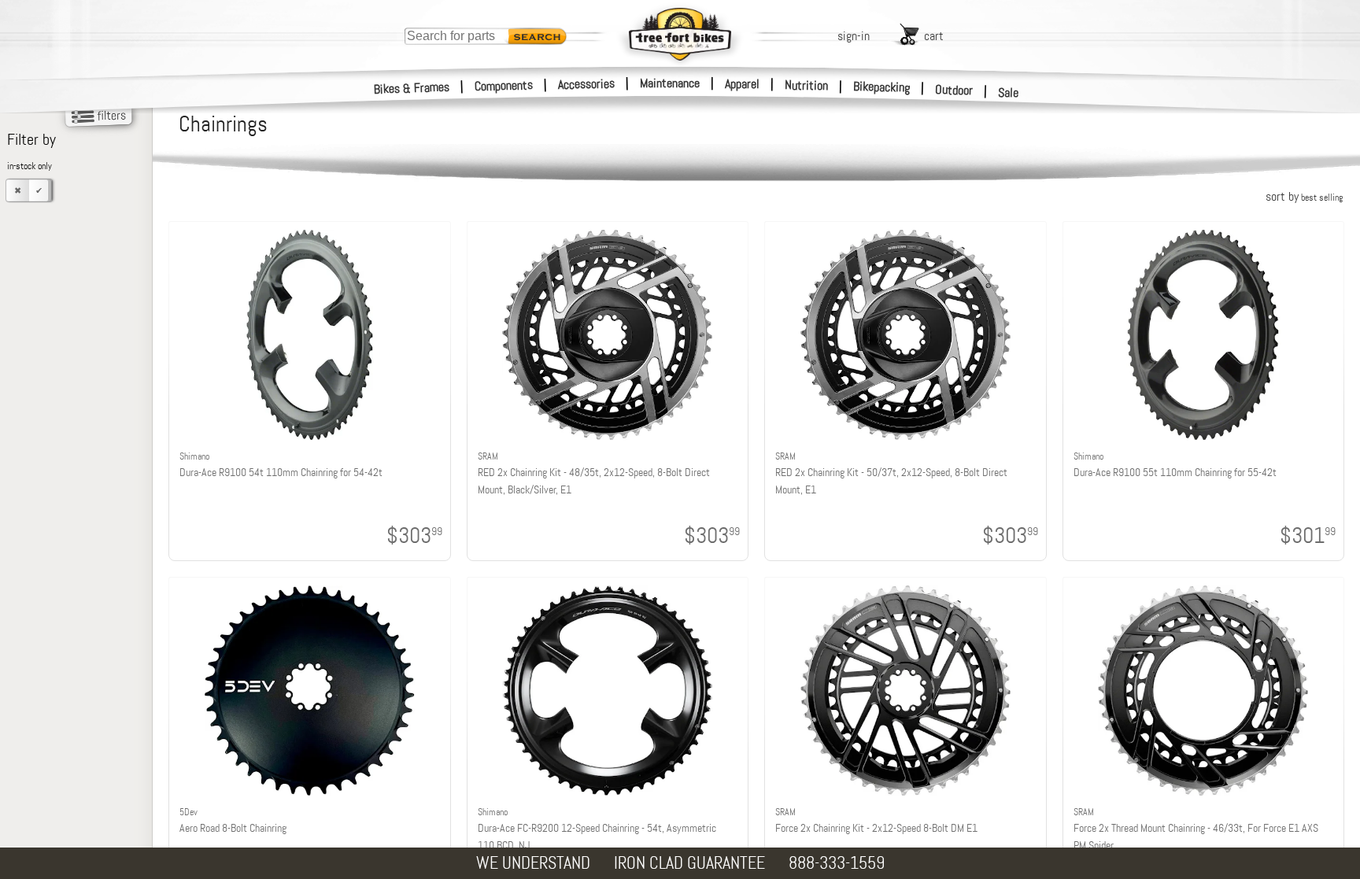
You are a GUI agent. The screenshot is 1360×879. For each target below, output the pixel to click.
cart (934, 36)
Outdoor (954, 89)
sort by (1304, 196)
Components (504, 85)
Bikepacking (882, 87)
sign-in (853, 36)
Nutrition (806, 85)
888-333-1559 (837, 862)
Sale (1008, 92)
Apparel (742, 84)
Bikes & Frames (412, 88)
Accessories (586, 84)
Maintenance (670, 83)
